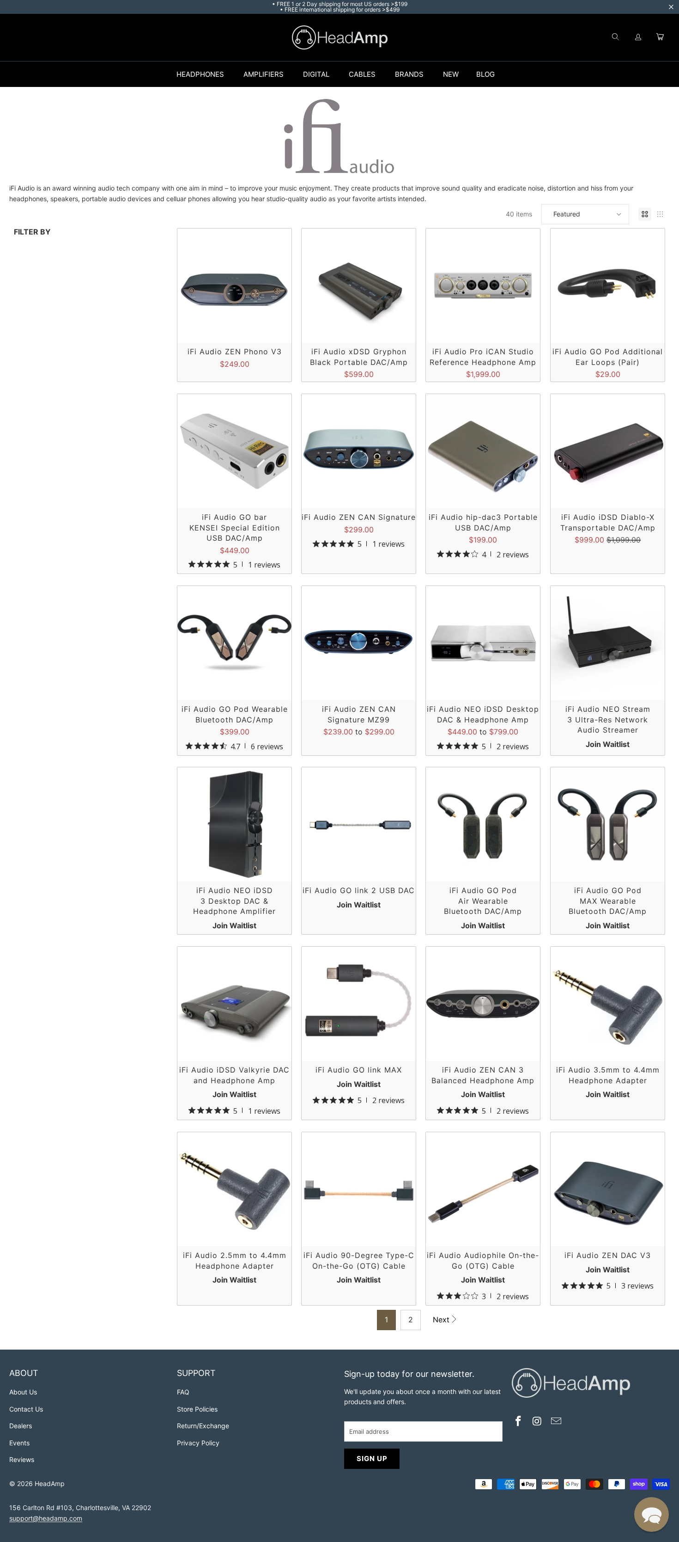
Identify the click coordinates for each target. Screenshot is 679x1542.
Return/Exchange (203, 1426)
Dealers (20, 1426)
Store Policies (197, 1409)
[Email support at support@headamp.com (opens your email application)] (556, 1422)
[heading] (88, 1374)
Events (19, 1443)
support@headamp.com (45, 1518)
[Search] (615, 37)
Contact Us (26, 1409)
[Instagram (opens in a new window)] (537, 1422)
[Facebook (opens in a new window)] (519, 1422)
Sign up (372, 1458)
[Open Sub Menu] (234, 74)
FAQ (183, 1392)
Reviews (21, 1459)
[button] (585, 214)
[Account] (638, 37)
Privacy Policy (198, 1443)
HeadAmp (50, 1483)
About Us (23, 1392)
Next (441, 1319)
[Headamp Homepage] (340, 37)
